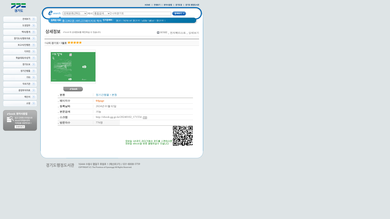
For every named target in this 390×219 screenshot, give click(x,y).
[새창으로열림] (179, 5)
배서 (151, 20)
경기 (118, 20)
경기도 (160, 20)
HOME (163, 32)
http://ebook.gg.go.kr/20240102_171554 (119, 116)
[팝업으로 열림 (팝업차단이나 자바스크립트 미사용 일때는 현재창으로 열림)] (168, 5)
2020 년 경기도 (131, 20)
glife (144, 20)
